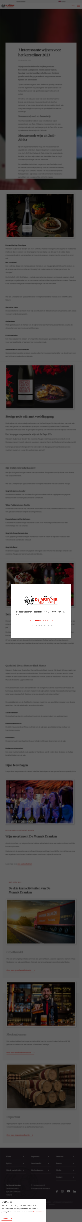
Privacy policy (38, 1212)
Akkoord (5, 1219)
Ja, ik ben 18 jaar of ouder (39, 620)
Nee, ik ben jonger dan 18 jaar (41, 625)
